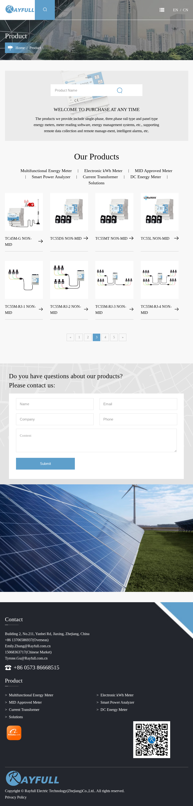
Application (111, 10)
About (75, 10)
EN (175, 10)
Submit (45, 464)
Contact (151, 10)
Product (90, 10)
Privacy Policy (16, 797)
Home (61, 10)
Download (132, 10)
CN (185, 10)
